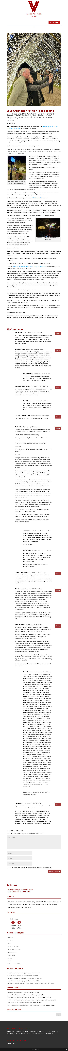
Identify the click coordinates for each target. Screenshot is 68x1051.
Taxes (9, 961)
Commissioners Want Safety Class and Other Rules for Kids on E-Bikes (27, 1005)
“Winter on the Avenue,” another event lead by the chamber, (28, 266)
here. (28, 892)
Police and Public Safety (14, 964)
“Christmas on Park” (37, 198)
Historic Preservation (13, 946)
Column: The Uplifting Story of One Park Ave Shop (21, 995)
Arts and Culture (12, 952)
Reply (58, 334)
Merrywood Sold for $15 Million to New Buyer (20, 1002)
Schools (10, 958)
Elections (10, 940)
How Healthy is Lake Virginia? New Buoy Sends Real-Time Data (25, 997)
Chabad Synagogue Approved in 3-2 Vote (28, 973)
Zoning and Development (14, 949)
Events (9, 943)
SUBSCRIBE (54, 22)
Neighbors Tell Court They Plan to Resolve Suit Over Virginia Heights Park (35, 983)
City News (10, 937)
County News (11, 955)
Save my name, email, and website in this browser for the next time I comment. (30, 867)
